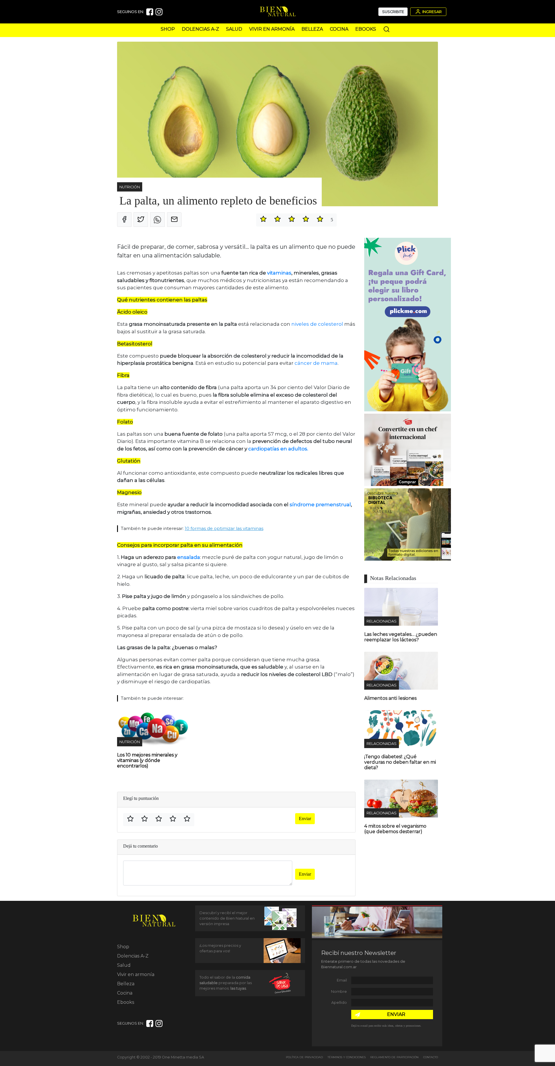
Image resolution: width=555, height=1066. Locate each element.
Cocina (339, 29)
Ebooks (365, 29)
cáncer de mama (316, 363)
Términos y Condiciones (347, 1057)
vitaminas (278, 273)
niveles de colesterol (317, 324)
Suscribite (393, 12)
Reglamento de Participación (394, 1057)
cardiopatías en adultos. (278, 449)
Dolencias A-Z (200, 29)
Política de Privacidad (304, 1057)
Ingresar (431, 12)
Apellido (339, 1002)
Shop (168, 29)
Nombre (339, 991)
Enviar (305, 818)
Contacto (430, 1057)
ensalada (188, 557)
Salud (234, 29)
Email (342, 980)
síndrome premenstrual (320, 504)
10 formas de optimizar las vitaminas (224, 528)
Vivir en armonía (272, 29)
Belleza (312, 29)
